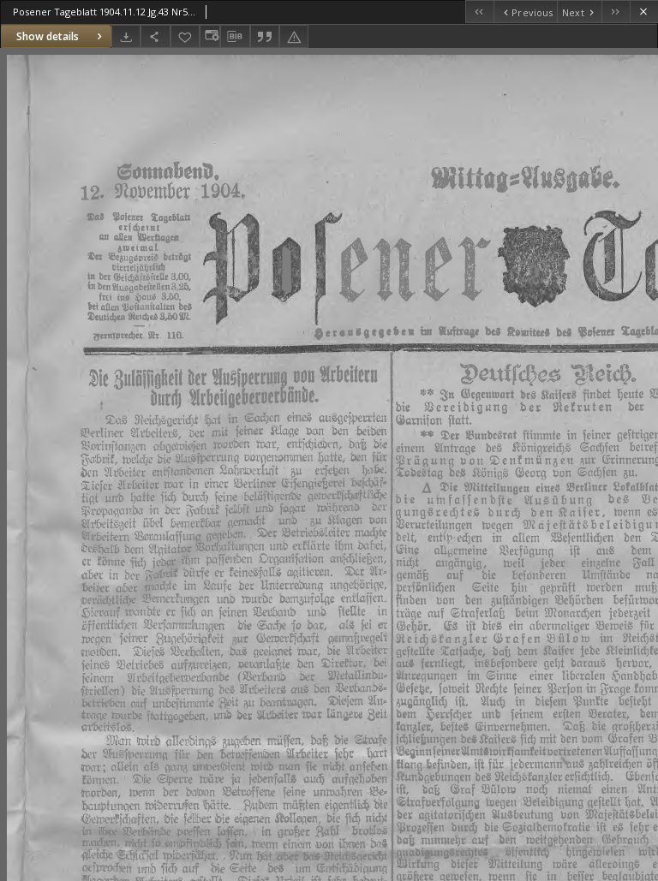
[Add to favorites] (185, 36)
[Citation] (264, 36)
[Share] (155, 36)
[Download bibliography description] (234, 37)
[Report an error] (293, 36)
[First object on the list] (479, 11)
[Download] (126, 36)
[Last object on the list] (615, 11)
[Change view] (210, 36)
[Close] (644, 11)
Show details (47, 36)
